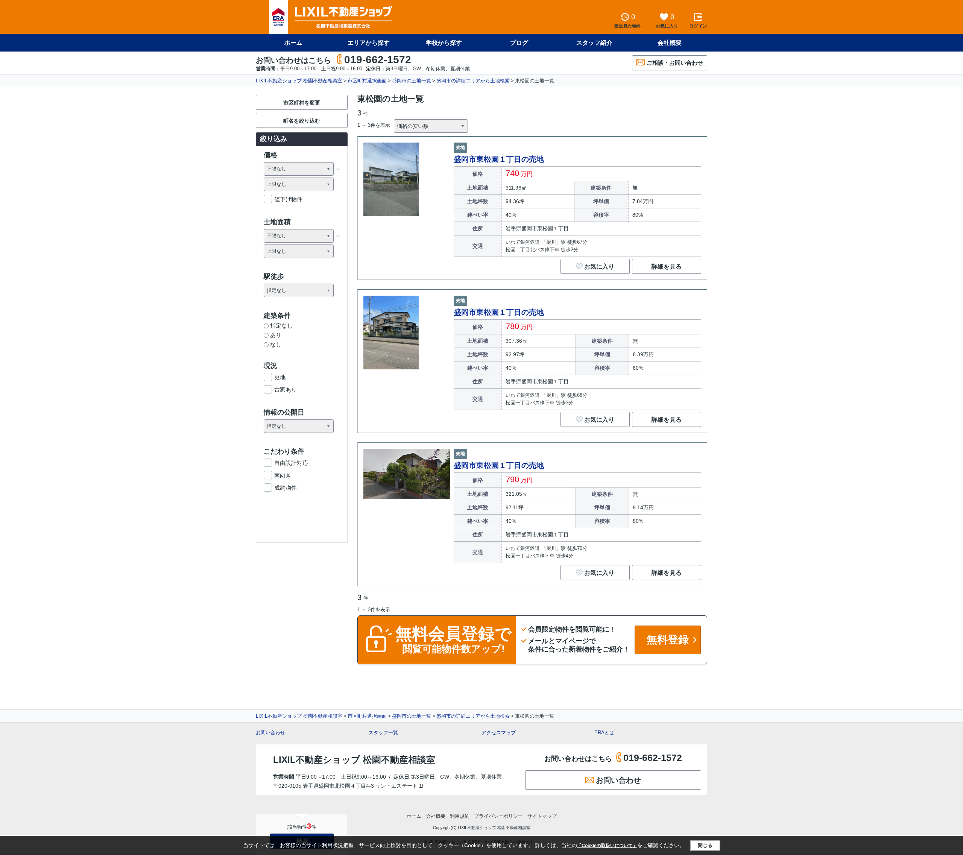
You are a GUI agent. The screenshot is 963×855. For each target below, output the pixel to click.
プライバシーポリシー (498, 816)
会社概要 (670, 42)
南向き (282, 475)
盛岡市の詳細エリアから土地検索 (473, 81)
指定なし (281, 325)
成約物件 (285, 487)
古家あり (285, 389)
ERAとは (604, 732)
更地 (280, 377)
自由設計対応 (291, 463)
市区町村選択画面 (367, 81)
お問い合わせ (270, 732)
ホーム (293, 42)
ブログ (519, 42)
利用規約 (459, 816)
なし (275, 344)
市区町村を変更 (301, 103)
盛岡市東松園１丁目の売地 (499, 159)
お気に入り (599, 266)
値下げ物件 (288, 199)
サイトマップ (542, 816)
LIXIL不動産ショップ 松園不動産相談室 (299, 81)
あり (275, 335)
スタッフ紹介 (594, 42)
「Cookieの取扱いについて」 (607, 845)
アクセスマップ (499, 732)
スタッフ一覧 (383, 732)
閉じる (705, 845)
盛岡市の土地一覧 (411, 81)
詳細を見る (667, 266)
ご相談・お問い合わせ (675, 62)
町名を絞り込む (301, 121)
